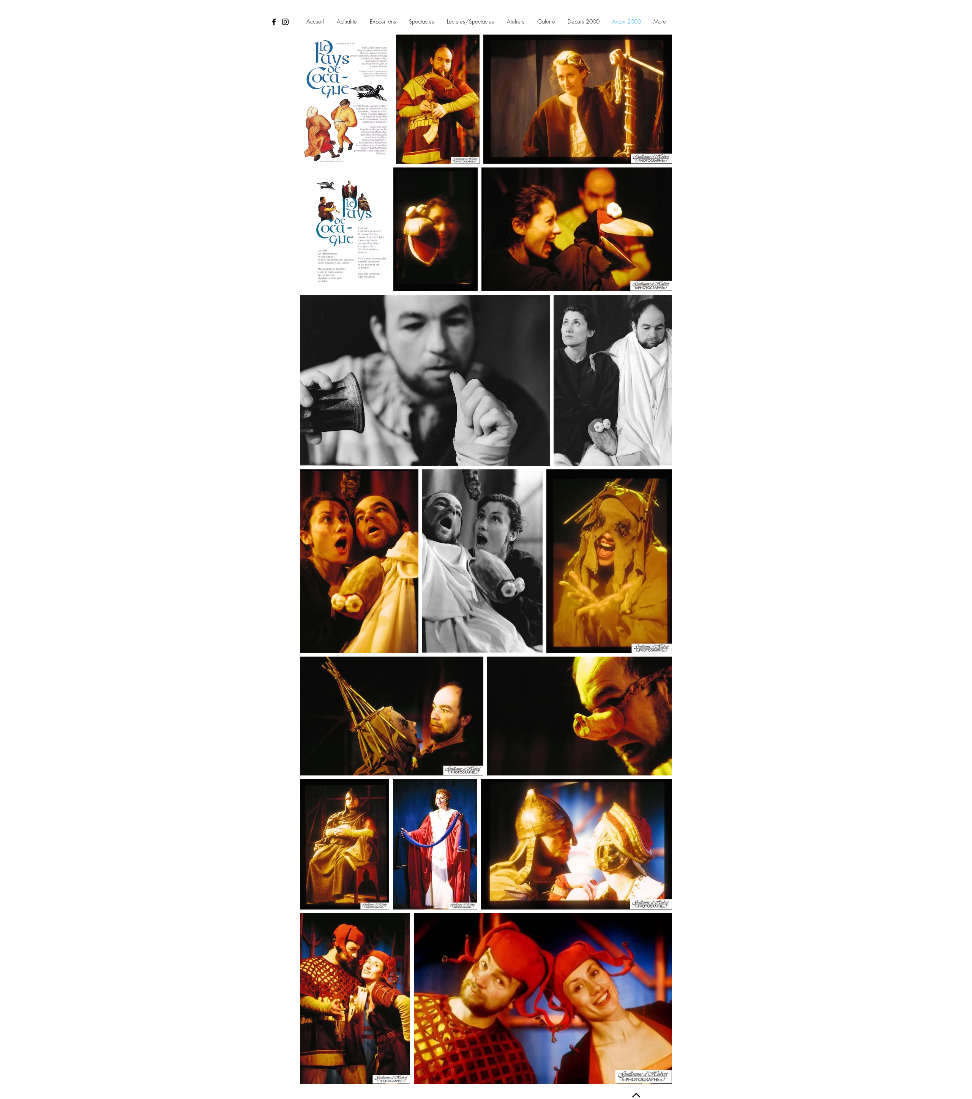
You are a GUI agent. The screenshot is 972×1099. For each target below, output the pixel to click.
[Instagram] (285, 21)
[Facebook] (274, 21)
